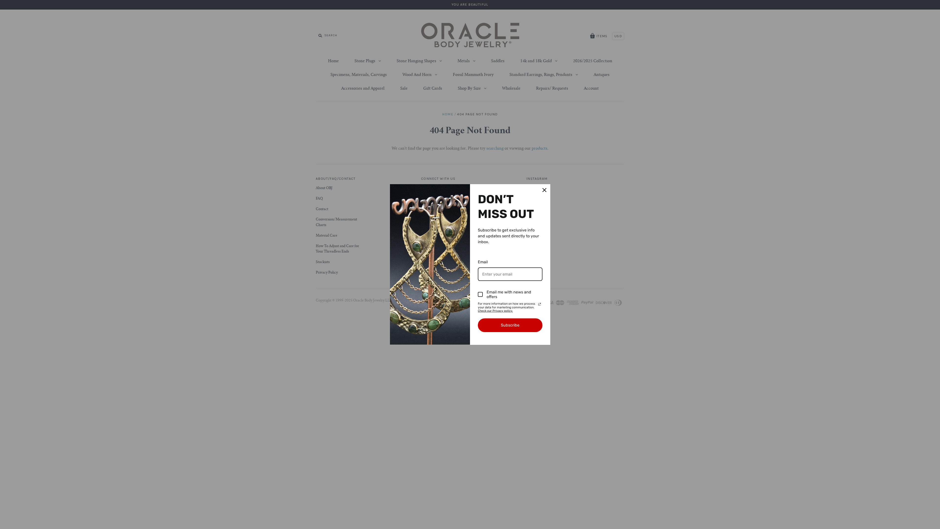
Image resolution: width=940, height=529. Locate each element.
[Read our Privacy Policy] (539, 304)
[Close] (544, 190)
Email (483, 262)
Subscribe (510, 325)
